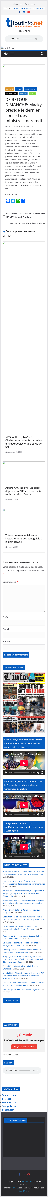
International (11, 94)
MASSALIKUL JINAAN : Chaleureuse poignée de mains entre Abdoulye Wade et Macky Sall (23, 442)
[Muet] (37, 772)
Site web (7, 641)
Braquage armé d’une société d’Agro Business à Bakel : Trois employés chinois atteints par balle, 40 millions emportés (23, 959)
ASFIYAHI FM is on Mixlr (10, 1055)
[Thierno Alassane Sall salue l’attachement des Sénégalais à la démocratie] (24, 510)
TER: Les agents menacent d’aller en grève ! (21, 989)
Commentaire (10, 582)
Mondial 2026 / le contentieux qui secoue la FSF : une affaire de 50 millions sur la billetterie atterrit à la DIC (24, 976)
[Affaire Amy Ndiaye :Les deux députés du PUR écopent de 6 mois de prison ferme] (24, 463)
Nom (5, 616)
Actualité (9, 89)
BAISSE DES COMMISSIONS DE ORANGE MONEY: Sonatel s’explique (25, 215)
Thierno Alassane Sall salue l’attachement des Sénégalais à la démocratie (23, 538)
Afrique (19, 89)
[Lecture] (6, 772)
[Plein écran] (42, 772)
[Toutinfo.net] (6, 54)
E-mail (6, 629)
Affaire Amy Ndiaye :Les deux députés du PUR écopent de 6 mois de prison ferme (23, 491)
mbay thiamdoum (27, 126)
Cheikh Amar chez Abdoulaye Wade (25, 223)
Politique (23, 94)
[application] (24, 763)
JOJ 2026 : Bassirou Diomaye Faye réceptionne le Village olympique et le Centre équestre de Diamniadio (23, 893)
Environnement (30, 89)
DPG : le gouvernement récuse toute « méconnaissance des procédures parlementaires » (24, 884)
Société (32, 94)
